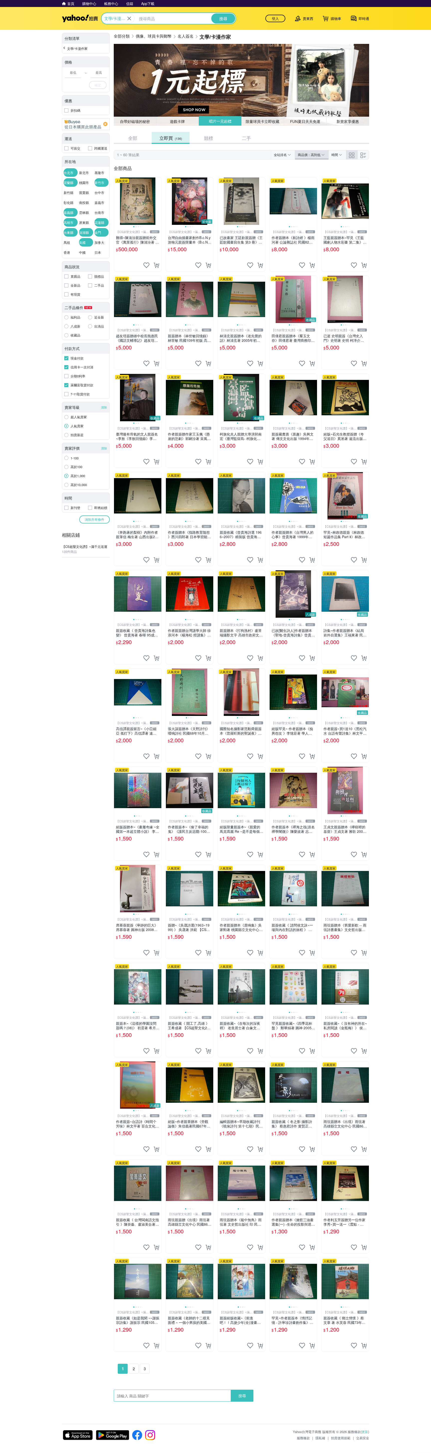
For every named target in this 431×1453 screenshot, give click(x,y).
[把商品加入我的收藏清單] (146, 265)
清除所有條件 (94, 519)
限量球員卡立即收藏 (263, 121)
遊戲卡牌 (177, 121)
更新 (365, 1431)
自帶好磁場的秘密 (135, 121)
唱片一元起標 (220, 121)
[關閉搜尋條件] (129, 18)
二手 (246, 138)
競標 (208, 138)
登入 (275, 18)
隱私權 (320, 1438)
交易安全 (362, 1438)
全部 (132, 138)
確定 (98, 85)
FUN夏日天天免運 (305, 121)
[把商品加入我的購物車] (156, 265)
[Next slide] (158, 201)
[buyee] (86, 124)
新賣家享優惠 (347, 121)
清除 (104, 407)
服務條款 (303, 1438)
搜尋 (242, 1395)
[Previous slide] (117, 201)
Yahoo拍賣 (80, 18)
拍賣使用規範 (340, 1438)
